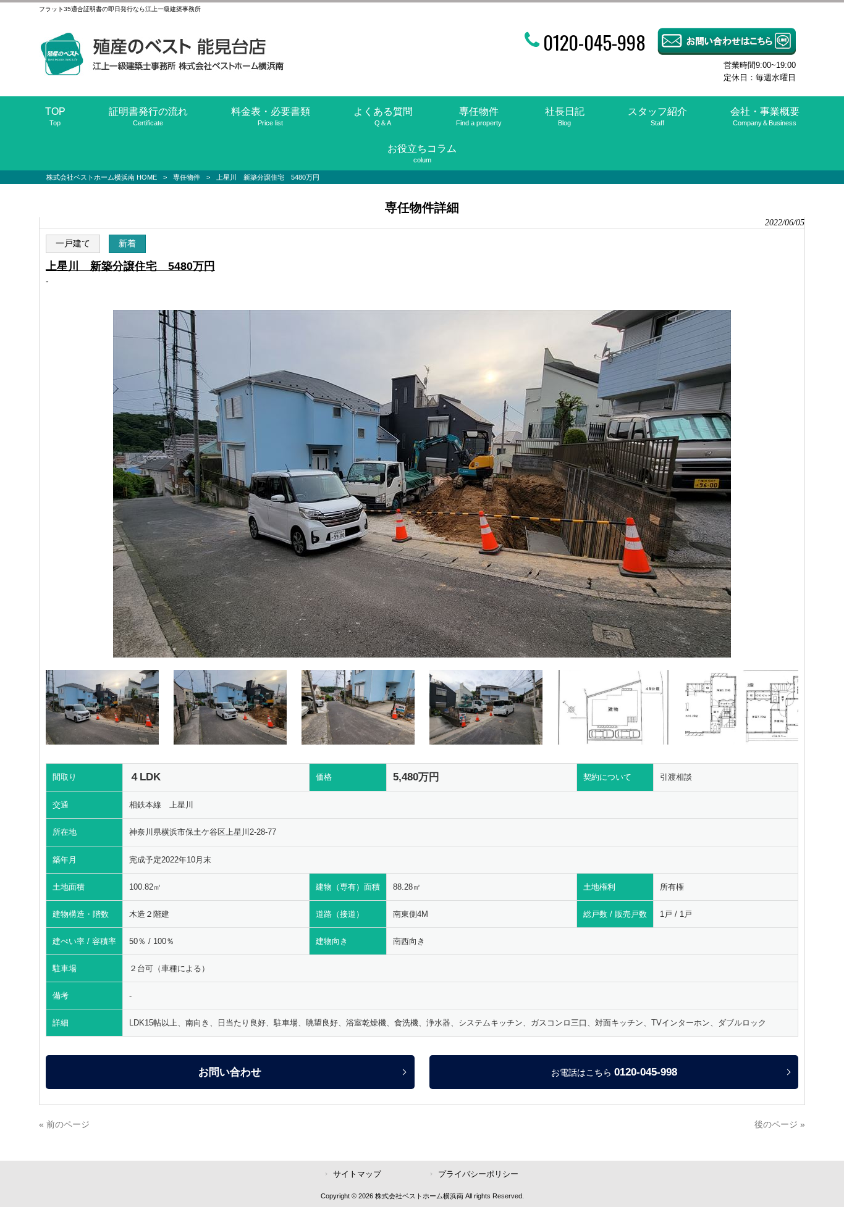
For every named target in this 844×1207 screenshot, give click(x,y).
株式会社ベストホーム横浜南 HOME (101, 177)
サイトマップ (357, 1174)
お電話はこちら (614, 1072)
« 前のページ (64, 1124)
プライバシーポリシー (478, 1174)
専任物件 (186, 177)
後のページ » (779, 1124)
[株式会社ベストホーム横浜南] (161, 73)
